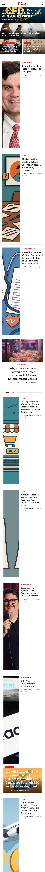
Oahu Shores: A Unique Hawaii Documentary (28, 684)
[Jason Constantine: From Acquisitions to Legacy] (11, 104)
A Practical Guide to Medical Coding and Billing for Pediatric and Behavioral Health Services (32, 258)
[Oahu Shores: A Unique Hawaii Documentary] (11, 720)
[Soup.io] (22, 3)
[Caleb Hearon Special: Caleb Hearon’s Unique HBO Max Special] (11, 626)
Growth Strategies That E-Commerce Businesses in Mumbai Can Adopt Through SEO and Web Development (22, 779)
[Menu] (3, 3)
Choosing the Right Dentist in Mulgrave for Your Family (11, 48)
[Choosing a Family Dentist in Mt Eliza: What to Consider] (22, 31)
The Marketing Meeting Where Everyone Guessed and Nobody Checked (31, 165)
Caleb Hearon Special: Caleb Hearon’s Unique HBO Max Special (29, 592)
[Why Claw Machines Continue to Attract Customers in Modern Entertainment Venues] (22, 350)
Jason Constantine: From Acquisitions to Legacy (32, 69)
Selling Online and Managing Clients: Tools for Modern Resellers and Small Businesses (31, 406)
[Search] (41, 3)
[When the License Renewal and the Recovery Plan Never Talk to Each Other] (11, 533)
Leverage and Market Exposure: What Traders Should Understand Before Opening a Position (21, 13)
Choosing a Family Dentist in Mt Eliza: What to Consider (21, 34)
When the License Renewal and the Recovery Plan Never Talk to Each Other (30, 499)
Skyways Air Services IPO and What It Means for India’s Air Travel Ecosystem (30, 807)
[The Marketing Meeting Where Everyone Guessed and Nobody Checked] (11, 198)
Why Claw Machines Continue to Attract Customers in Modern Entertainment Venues (22, 373)
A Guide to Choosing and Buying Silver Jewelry (33, 48)
